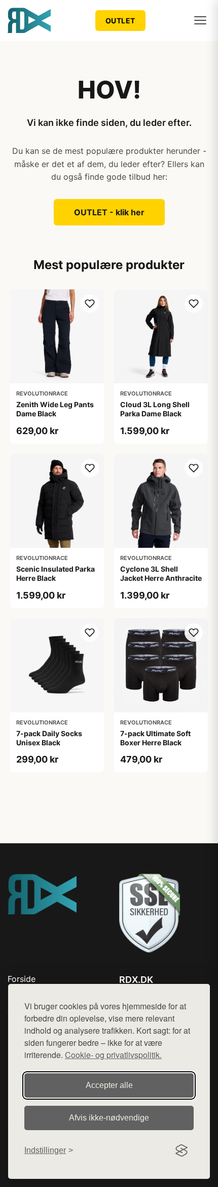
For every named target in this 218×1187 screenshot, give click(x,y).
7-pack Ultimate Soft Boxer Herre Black (155, 738)
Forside (21, 979)
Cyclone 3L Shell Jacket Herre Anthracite (161, 573)
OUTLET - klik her (109, 212)
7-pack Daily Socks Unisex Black (49, 738)
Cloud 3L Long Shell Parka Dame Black (155, 409)
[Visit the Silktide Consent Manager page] (181, 1150)
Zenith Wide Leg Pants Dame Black (55, 409)
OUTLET (120, 20)
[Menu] (200, 20)
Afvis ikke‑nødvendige (109, 1117)
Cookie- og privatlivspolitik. (113, 1055)
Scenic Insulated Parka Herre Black (55, 573)
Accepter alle (109, 1085)
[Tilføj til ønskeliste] (90, 303)
